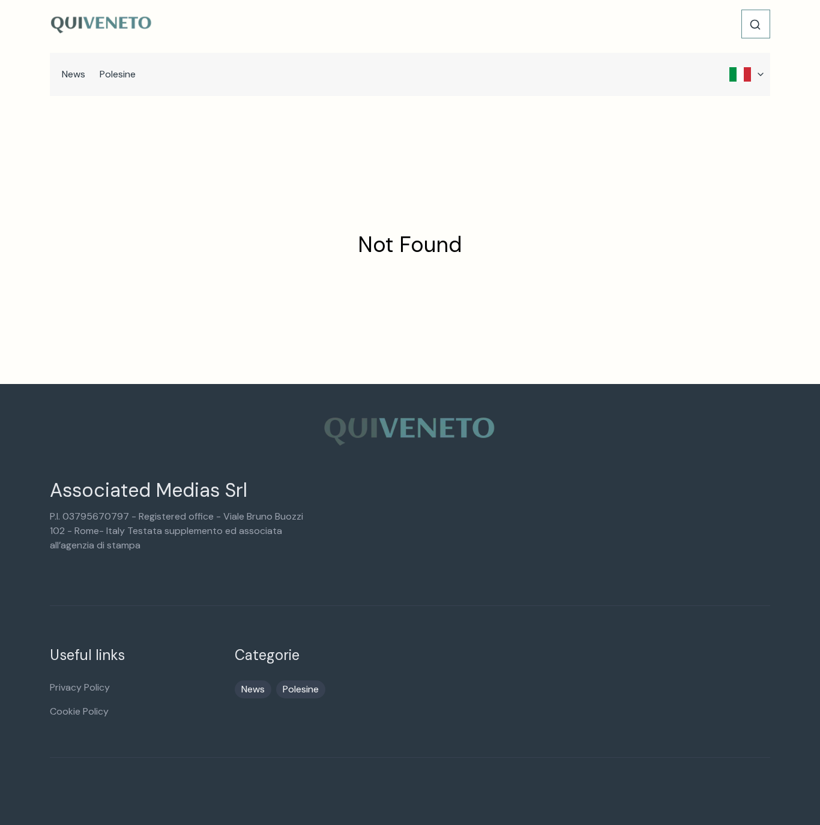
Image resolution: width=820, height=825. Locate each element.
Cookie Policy (79, 711)
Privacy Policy (80, 687)
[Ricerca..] (755, 24)
